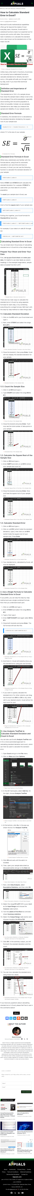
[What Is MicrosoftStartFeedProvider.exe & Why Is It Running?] (25, 1143)
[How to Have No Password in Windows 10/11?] (25, 1126)
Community (12, 1169)
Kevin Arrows (4, 19)
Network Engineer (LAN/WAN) (12, 1039)
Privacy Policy (21, 1169)
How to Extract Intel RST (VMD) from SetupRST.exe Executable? (7, 1133)
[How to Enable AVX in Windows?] (25, 1107)
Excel (17, 1013)
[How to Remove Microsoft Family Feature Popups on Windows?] (8, 1143)
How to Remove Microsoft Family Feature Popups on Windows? (7, 1150)
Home (3, 8)
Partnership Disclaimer (13, 1174)
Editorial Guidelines (25, 1172)
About (5, 1169)
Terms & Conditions (12, 1172)
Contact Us (24, 1174)
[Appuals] (17, 3)
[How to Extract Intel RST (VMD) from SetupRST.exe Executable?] (8, 1126)
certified (7, 21)
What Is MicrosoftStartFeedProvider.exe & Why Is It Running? (25, 1150)
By (1, 19)
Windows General (20, 8)
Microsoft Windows (10, 8)
